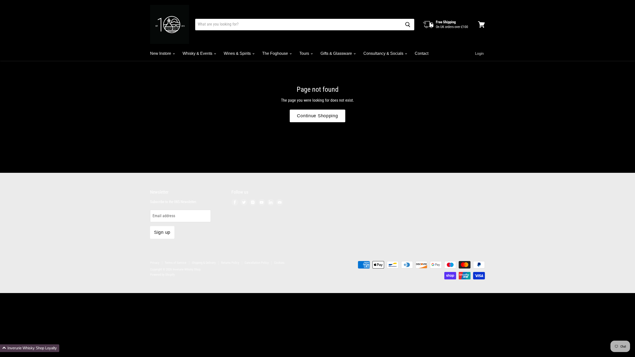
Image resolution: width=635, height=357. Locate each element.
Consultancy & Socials (383, 53)
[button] (29, 348)
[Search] (407, 24)
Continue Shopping (317, 115)
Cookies (279, 263)
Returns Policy (230, 263)
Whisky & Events (198, 53)
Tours (304, 53)
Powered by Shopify (162, 274)
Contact (421, 53)
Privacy (154, 263)
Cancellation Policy (257, 263)
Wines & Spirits (238, 53)
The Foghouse (275, 53)
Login (479, 53)
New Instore (161, 53)
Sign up (162, 232)
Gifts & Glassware (336, 53)
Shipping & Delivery (204, 263)
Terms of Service (175, 263)
